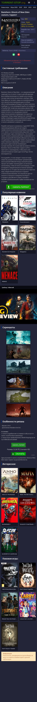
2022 (34, 7)
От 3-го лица (30, 26)
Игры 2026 (14, 7)
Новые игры (5, 7)
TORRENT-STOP (13, 2)
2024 (26, 19)
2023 (29, 7)
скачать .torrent (18, 445)
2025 (20, 7)
